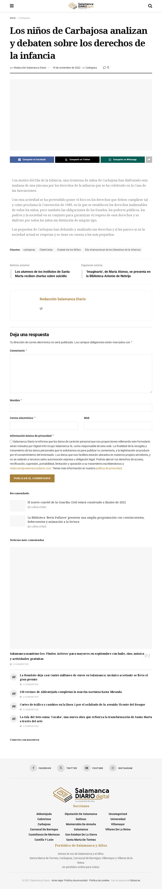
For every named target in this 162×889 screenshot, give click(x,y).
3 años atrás (38, 526)
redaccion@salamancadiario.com (30, 468)
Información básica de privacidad (32, 436)
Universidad (117, 819)
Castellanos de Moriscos (44, 834)
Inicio (13, 18)
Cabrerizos (44, 819)
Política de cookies (99, 880)
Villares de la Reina (118, 829)
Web (86, 418)
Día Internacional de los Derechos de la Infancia (112, 249)
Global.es (135, 880)
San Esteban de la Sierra (81, 834)
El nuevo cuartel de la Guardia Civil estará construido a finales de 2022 (77, 502)
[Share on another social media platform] (149, 159)
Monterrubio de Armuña (81, 824)
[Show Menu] (12, 6)
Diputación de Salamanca (81, 814)
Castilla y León (44, 839)
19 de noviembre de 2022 (66, 67)
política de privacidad (109, 468)
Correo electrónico (23, 418)
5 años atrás (38, 507)
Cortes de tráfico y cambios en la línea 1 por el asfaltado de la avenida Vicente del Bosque (82, 704)
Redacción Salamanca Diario (30, 67)
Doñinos (81, 819)
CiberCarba (46, 249)
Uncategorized (118, 814)
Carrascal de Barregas (44, 829)
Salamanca (81, 829)
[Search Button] (150, 6)
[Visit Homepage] (81, 6)
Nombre (16, 400)
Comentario (18, 350)
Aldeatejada (44, 814)
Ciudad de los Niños (69, 249)
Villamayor (118, 824)
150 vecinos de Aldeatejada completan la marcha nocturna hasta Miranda (71, 692)
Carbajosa (24, 18)
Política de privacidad (76, 880)
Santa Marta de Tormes (81, 839)
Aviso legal (57, 880)
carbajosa (29, 249)
